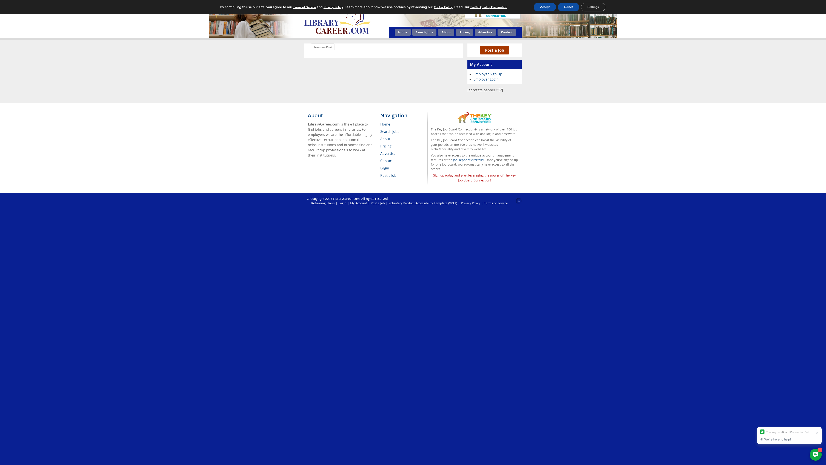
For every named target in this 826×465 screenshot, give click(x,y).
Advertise (485, 32)
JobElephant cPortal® (468, 160)
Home (402, 32)
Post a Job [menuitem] (388, 175)
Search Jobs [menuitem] (389, 131)
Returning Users (323, 203)
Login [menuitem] (384, 168)
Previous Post (322, 47)
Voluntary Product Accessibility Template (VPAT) (423, 203)
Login (342, 203)
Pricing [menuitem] (385, 146)
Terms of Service (496, 203)
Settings (593, 7)
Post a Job (494, 50)
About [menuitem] (385, 138)
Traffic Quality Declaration (488, 7)
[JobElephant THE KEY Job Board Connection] (474, 114)
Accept (545, 7)
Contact (507, 32)
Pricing (464, 32)
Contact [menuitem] (386, 160)
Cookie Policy (443, 7)
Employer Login (486, 79)
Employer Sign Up (487, 74)
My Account (358, 203)
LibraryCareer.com (346, 199)
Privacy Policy (470, 203)
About (446, 32)
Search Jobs (424, 32)
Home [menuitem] (385, 124)
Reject (568, 7)
